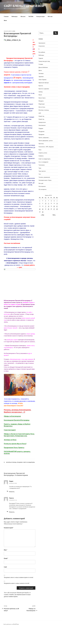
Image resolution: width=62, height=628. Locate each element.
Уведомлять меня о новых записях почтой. (16, 583)
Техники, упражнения (44, 177)
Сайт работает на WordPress (11, 624)
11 (48, 203)
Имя (5, 550)
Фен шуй (41, 183)
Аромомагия (42, 43)
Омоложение (42, 125)
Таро (40, 168)
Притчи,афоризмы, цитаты (46, 140)
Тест (40, 174)
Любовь (41, 92)
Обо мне (50, 16)
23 (42, 209)
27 (54, 209)
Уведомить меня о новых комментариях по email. (18, 577)
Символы (41, 156)
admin (13, 31)
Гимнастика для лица (44, 61)
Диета (40, 70)
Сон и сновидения (43, 162)
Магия (40, 95)
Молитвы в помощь (11, 462)
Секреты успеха (43, 153)
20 (54, 206)
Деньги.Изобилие (43, 67)
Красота (41, 85)
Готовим (41, 64)
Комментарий (9, 528)
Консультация (40, 16)
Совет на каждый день (29, 462)
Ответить (12, 491)
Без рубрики (42, 52)
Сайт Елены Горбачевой (24, 6)
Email (6, 558)
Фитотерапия (42, 186)
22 (39, 209)
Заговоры (41, 73)
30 (42, 212)
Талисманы (42, 165)
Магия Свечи (42, 98)
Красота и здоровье (44, 88)
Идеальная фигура (44, 82)
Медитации (42, 104)
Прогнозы (41, 143)
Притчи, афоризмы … (44, 137)
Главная (6, 16)
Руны (40, 149)
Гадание (41, 58)
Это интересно (42, 189)
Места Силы (42, 107)
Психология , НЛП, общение (46, 146)
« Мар (42, 214)
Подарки (41, 128)
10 (45, 203)
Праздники (19, 462)
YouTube (30, 16)
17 (45, 206)
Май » (54, 214)
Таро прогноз (42, 171)
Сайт (5, 567)
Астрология (42, 46)
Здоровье (41, 76)
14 (57, 203)
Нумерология (42, 122)
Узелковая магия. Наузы (45, 180)
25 (48, 209)
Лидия (11, 481)
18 (48, 206)
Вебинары (15, 16)
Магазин (23, 16)
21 (57, 206)
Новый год (41, 116)
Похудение (41, 131)
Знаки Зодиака (42, 79)
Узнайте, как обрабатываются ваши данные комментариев (17, 595)
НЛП (40, 113)
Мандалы (41, 101)
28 (57, 209)
